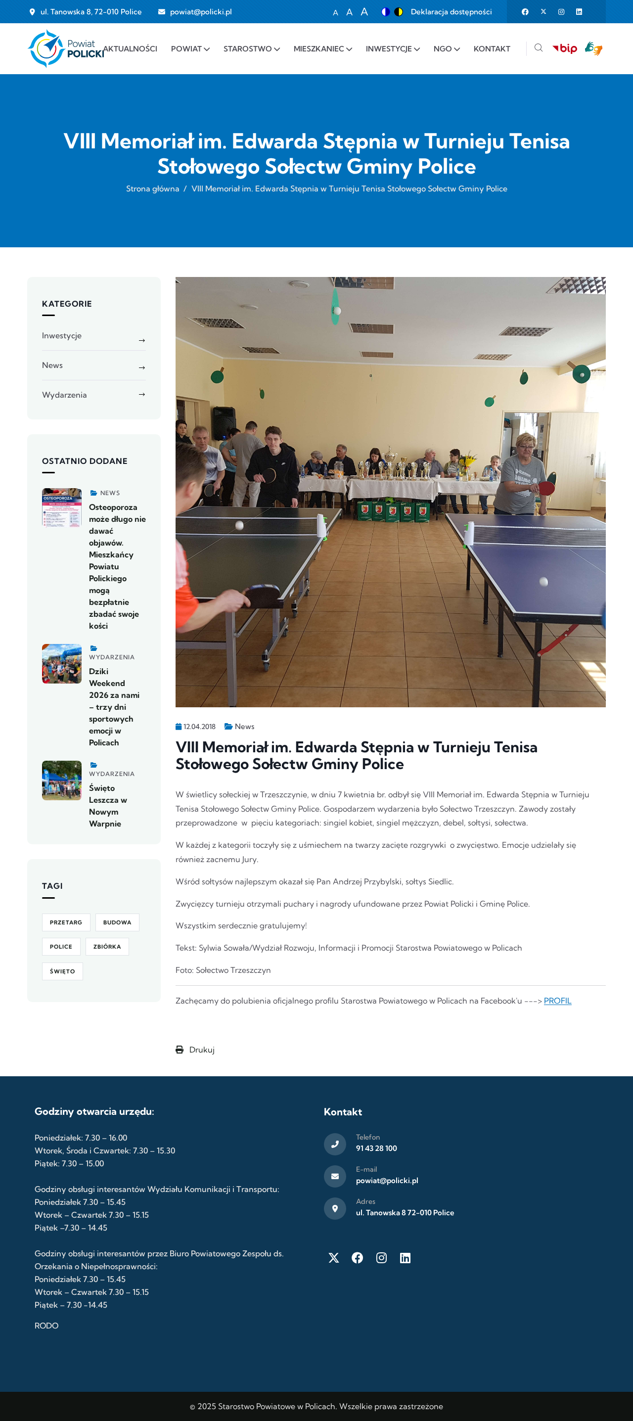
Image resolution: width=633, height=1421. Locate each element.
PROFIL (558, 1001)
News (244, 726)
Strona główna (153, 188)
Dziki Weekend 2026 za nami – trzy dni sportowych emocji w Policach (114, 706)
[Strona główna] (65, 48)
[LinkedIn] (405, 1258)
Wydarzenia (64, 395)
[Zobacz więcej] (62, 508)
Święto (62, 971)
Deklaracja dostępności (451, 11)
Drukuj (201, 1049)
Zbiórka (107, 946)
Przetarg (66, 922)
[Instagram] (381, 1258)
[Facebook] (357, 1258)
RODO (46, 1325)
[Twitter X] (334, 1258)
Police (61, 946)
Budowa (117, 922)
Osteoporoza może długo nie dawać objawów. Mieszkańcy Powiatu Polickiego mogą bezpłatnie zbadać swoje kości (117, 566)
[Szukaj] (539, 49)
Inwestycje (62, 335)
